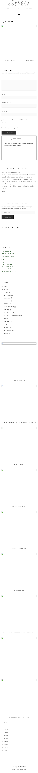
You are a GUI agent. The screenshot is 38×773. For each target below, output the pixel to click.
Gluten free (7, 312)
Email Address (6, 102)
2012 (5, 747)
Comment (4, 79)
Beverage (7, 298)
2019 (5, 727)
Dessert (6, 304)
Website (4, 111)
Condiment (7, 301)
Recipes (4, 292)
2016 (5, 735)
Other (3, 290)
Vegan (6, 327)
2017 (5, 733)
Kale (24, 767)
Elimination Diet (9, 307)
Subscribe (8, 217)
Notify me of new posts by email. (10, 128)
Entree (6, 310)
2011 (5, 750)
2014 (5, 741)
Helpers (4, 287)
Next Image (30, 60)
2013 (5, 744)
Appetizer (7, 295)
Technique (5, 333)
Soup (5, 324)
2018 (5, 730)
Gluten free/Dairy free (11, 315)
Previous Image (9, 60)
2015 (5, 738)
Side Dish (6, 321)
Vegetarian (7, 330)
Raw (5, 318)
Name (3, 94)
